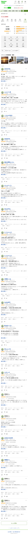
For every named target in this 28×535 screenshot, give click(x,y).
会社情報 (10, 531)
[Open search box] (2, 50)
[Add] (25, 14)
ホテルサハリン (4, 13)
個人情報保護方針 (16, 531)
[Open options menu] (26, 69)
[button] (4, 60)
